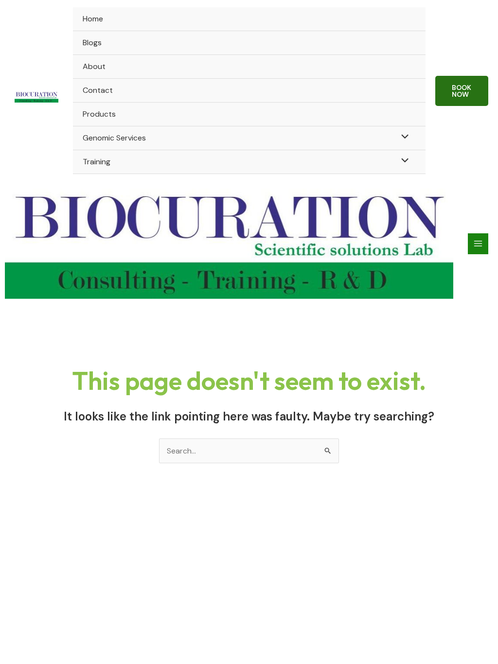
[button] (462, 91)
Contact (98, 90)
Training (96, 162)
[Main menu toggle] (478, 243)
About (94, 66)
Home (93, 19)
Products (99, 114)
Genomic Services (114, 138)
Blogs (92, 42)
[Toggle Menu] (402, 137)
